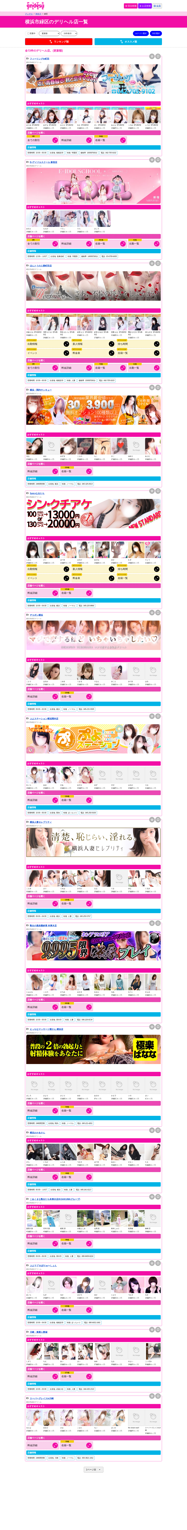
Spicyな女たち (37, 493)
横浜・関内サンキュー (41, 390)
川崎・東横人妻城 (38, 1332)
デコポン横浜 (36, 615)
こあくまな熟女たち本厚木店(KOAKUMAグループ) (55, 1199)
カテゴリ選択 (141, 33)
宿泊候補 (130, 5)
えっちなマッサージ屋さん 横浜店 (46, 1029)
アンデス (29, 14)
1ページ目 (93, 1469)
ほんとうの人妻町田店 (41, 266)
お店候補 (145, 5)
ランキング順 (59, 41)
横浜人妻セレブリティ (41, 822)
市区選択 (156, 33)
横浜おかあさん (37, 1132)
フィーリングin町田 (39, 59)
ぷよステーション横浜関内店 (44, 718)
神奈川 (38, 14)
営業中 (32, 33)
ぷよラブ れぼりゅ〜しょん (43, 1265)
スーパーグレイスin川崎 (42, 1398)
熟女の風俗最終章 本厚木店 (43, 925)
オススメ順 (128, 41)
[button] (93, 82)
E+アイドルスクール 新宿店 (43, 162)
